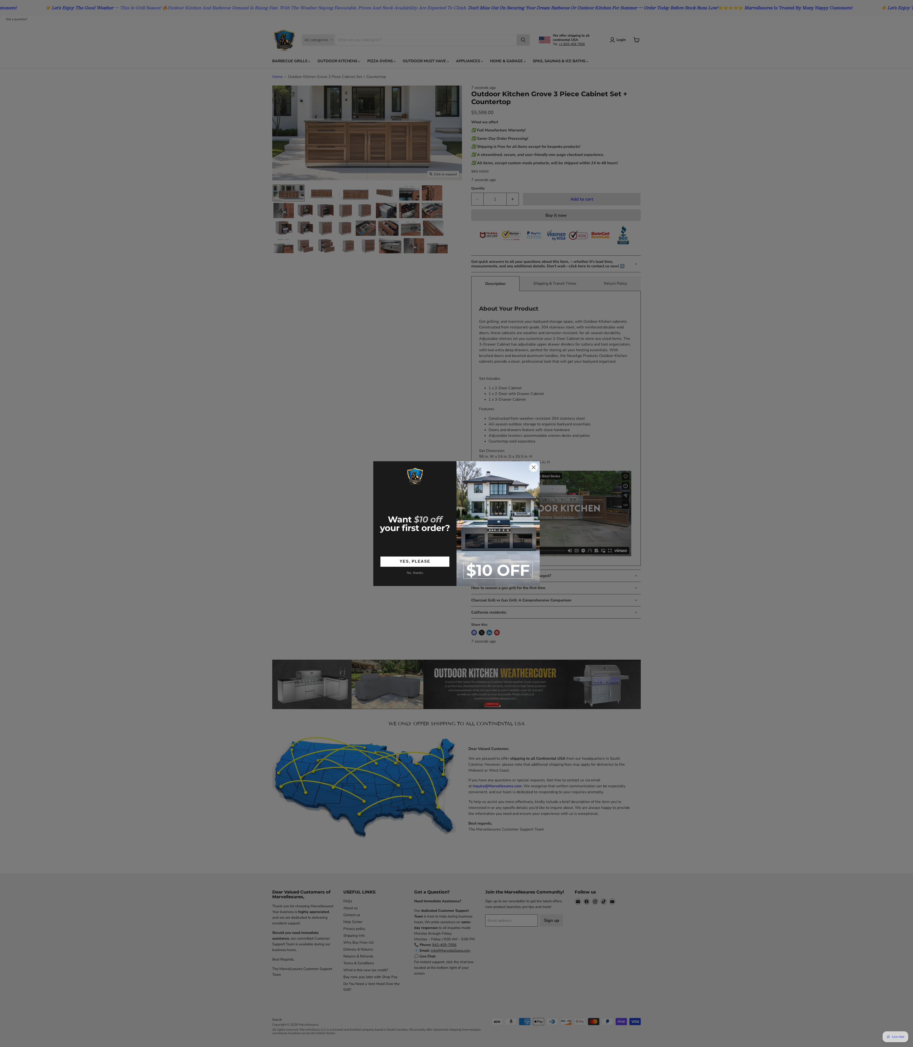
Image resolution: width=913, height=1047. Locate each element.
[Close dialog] (533, 467)
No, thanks (415, 573)
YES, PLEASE (415, 561)
